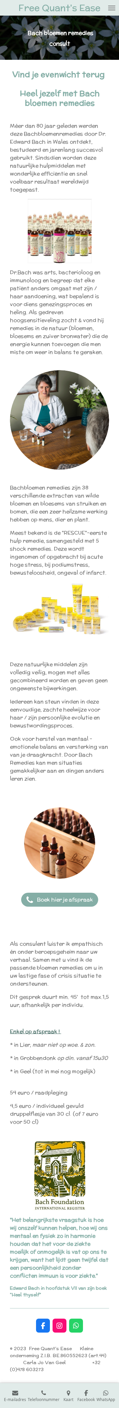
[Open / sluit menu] (111, 8)
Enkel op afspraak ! (35, 1031)
